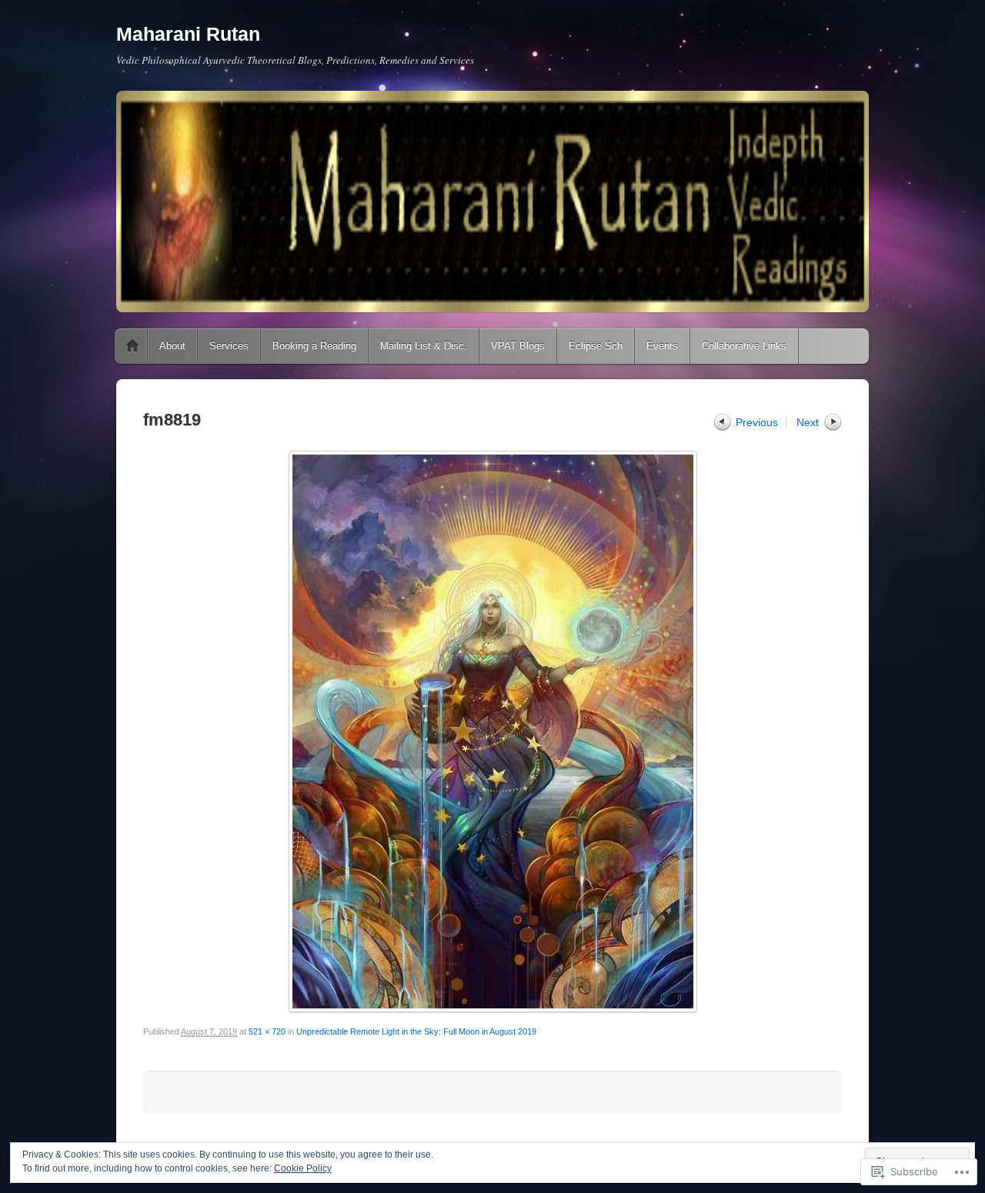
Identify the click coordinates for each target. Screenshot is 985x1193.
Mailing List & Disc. (423, 346)
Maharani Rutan (188, 34)
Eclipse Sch (596, 346)
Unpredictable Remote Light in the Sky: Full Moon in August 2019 (416, 1031)
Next (807, 422)
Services (229, 346)
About (172, 346)
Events (662, 346)
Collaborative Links (744, 346)
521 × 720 (267, 1031)
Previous (757, 422)
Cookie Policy (303, 1168)
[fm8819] (492, 731)
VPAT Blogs (518, 346)
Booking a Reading (314, 346)
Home (132, 346)
